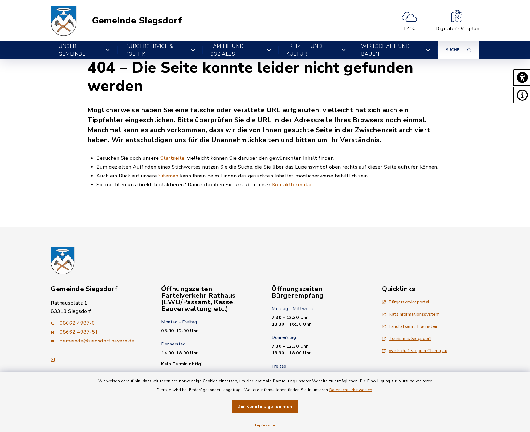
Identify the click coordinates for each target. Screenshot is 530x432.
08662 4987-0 (77, 323)
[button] (521, 77)
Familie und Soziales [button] (227, 50)
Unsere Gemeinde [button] (72, 50)
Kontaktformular (292, 184)
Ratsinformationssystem (414, 314)
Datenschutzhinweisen (350, 389)
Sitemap (168, 175)
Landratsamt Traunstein (413, 326)
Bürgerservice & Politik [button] (149, 50)
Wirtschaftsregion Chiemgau (418, 351)
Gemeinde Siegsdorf (137, 20)
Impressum (265, 425)
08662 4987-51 (79, 332)
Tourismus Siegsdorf (410, 339)
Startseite (172, 158)
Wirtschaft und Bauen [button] (385, 50)
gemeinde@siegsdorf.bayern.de (97, 340)
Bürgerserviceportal (409, 302)
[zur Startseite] (64, 21)
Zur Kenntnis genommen (265, 407)
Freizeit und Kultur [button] (304, 50)
